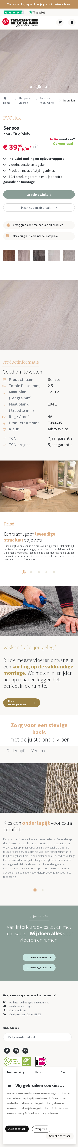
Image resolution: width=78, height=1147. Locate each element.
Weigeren (41, 1129)
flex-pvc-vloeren (24, 100)
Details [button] (39, 1072)
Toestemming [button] (15, 1072)
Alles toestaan (17, 1129)
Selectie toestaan (60, 1136)
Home (6, 102)
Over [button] (64, 1072)
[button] (39, 4)
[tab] (31, 87)
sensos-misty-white (47, 100)
